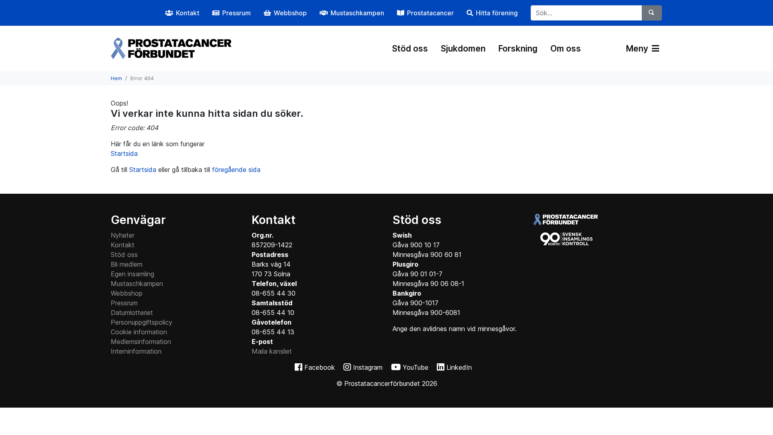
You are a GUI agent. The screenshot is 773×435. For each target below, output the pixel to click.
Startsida (124, 153)
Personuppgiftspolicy (141, 322)
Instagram (367, 367)
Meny (638, 49)
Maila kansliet (272, 351)
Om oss (565, 49)
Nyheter (122, 235)
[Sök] (652, 13)
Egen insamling (132, 274)
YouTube (415, 367)
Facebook (319, 367)
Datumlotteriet (132, 313)
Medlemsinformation (141, 342)
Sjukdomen (463, 49)
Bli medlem (127, 264)
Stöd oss (410, 49)
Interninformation (136, 351)
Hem (116, 78)
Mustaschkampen (137, 284)
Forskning (517, 49)
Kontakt (122, 245)
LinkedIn (459, 367)
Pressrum (124, 303)
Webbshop (127, 293)
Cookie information (139, 332)
